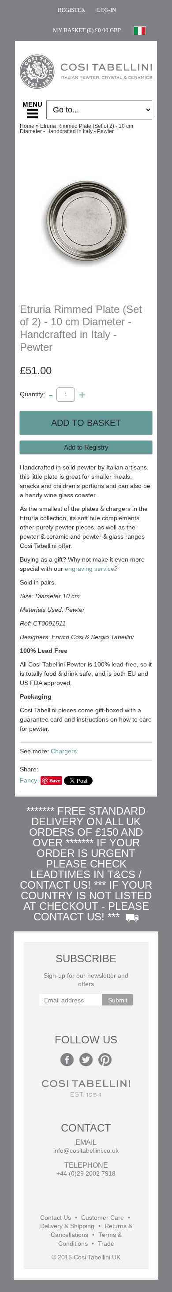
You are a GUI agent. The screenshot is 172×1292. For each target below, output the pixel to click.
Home (27, 126)
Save (54, 780)
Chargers (64, 751)
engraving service (89, 568)
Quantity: (32, 394)
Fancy (28, 780)
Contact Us (55, 1217)
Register (71, 10)
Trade (106, 1243)
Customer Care (102, 1217)
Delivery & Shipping (67, 1226)
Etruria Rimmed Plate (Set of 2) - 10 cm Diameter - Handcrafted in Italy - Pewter (76, 128)
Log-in (106, 10)
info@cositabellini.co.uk (86, 1150)
